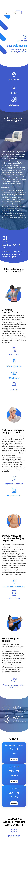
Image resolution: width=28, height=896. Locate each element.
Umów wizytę (14, 759)
